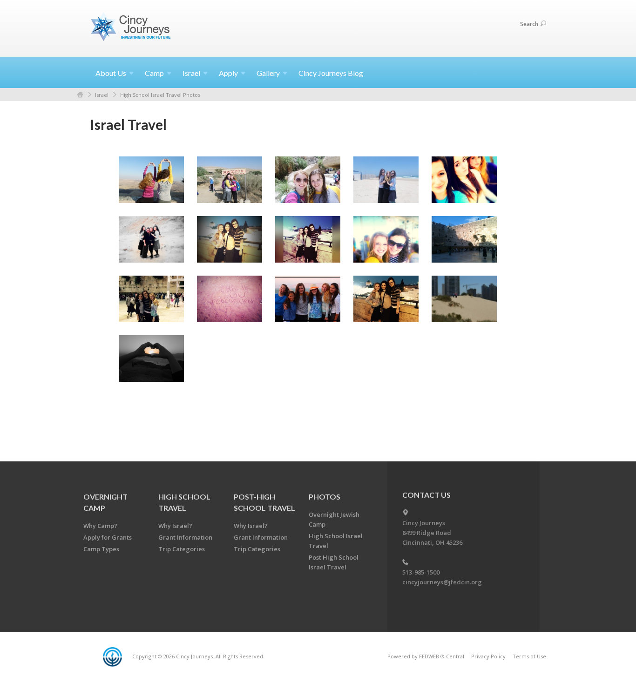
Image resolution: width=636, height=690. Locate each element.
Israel (101, 94)
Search (529, 24)
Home (80, 95)
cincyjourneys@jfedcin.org (442, 582)
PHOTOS (324, 496)
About (110, 72)
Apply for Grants (107, 537)
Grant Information (185, 537)
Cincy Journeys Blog (330, 72)
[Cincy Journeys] (131, 28)
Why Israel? (175, 525)
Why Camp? (100, 525)
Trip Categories (181, 549)
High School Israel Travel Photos (160, 94)
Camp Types (101, 549)
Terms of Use (529, 656)
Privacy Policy (488, 656)
